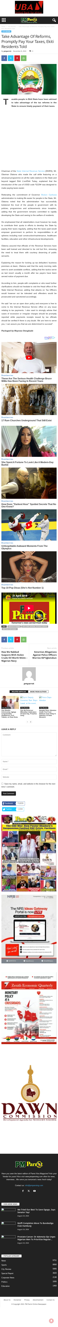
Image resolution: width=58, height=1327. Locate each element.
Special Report (7, 1273)
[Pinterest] (17, 58)
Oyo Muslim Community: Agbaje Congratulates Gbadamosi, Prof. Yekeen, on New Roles (9, 713)
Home (3, 26)
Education (5, 1286)
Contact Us (50, 1300)
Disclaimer (17, 1300)
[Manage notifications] (51, 1321)
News (3, 1261)
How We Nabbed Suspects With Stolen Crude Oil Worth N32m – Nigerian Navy (14, 656)
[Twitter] (11, 58)
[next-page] (30, 721)
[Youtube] (34, 1191)
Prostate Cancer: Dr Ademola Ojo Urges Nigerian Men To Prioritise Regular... (36, 1238)
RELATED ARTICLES (19, 692)
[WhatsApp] (23, 58)
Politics (4, 1282)
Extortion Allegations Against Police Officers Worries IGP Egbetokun (44, 654)
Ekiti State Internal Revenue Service (34, 626)
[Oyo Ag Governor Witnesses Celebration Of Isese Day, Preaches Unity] (29, 702)
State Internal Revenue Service (31, 171)
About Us (7, 1300)
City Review (12, 26)
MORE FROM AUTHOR (38, 692)
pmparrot (7, 51)
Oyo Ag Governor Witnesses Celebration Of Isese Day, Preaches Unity (28, 712)
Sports (4, 1265)
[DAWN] (29, 1093)
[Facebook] (4, 58)
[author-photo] (29, 674)
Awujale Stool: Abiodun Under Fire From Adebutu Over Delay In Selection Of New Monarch (47, 713)
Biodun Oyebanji (49, 195)
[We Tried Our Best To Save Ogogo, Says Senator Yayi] (8, 1213)
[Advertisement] (29, 140)
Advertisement (38, 1300)
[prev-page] (27, 721)
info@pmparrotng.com (34, 1185)
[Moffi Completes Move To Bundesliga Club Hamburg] (8, 1227)
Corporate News (7, 1278)
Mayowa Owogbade (10, 629)
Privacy (27, 1300)
